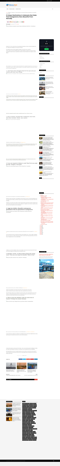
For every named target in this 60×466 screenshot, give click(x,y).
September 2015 (43, 195)
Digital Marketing (25, 407)
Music (27, 420)
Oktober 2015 (43, 196)
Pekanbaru (28, 423)
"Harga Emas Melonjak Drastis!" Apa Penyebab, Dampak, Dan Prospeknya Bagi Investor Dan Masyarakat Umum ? (16, 419)
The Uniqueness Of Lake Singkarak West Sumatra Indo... (47, 199)
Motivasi (24, 420)
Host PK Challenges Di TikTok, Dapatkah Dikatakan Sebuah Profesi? (48, 142)
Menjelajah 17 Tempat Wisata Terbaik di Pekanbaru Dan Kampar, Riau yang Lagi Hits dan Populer (21, 370)
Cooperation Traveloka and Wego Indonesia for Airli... (46, 198)
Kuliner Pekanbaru (30, 416)
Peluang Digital (33, 423)
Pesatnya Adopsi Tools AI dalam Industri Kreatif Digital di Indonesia (50, 87)
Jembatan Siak (28, 413)
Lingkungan (34, 417)
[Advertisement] (39, 5)
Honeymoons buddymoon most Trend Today (46, 216)
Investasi (24, 413)
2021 (41, 229)
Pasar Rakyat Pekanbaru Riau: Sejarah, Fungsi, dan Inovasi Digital (16, 413)
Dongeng (30, 407)
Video (35, 437)
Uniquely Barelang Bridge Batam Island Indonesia (47, 204)
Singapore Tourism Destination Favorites (47, 202)
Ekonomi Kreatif (25, 409)
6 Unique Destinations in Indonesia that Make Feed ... (47, 205)
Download (34, 407)
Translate (17, 24)
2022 (41, 230)
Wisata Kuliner (42, 58)
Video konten (24, 438)
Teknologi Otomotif (25, 434)
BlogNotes (9, 12)
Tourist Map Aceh (43, 201)
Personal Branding (25, 427)
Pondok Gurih (31, 427)
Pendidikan (29, 424)
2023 (41, 231)
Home (7, 12)
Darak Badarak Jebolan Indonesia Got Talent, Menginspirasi (48, 152)
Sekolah (31, 431)
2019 (41, 227)
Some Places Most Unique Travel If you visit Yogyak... (47, 211)
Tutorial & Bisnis (28, 437)
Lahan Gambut (29, 417)
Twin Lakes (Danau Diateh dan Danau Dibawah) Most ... (46, 212)
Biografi (35, 403)
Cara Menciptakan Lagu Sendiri (47, 162)
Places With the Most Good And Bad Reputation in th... (46, 219)
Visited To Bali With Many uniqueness (46, 208)
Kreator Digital (25, 416)
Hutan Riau (34, 410)
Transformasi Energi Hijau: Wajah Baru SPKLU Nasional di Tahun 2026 (50, 78)
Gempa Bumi (30, 410)
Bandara (31, 403)
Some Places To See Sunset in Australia (47, 221)
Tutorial (24, 437)
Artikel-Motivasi (42, 63)
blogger (36, 379)
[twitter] (48, 1)
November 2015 (43, 224)
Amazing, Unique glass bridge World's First (46, 214)
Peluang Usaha (25, 424)
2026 (41, 234)
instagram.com (23, 142)
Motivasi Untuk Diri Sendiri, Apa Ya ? (48, 137)
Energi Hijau (30, 409)
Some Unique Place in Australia (45, 220)
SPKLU (34, 431)
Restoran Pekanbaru (25, 431)
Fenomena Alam (25, 410)
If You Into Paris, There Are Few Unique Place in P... (47, 217)
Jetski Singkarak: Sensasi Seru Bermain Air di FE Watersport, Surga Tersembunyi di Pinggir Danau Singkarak (31, 370)
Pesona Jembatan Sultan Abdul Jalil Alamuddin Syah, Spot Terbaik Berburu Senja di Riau (10, 370)
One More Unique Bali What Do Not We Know (47, 207)
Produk (24, 430)
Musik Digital (31, 420)
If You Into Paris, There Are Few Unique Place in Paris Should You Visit (48, 167)
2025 (41, 233)
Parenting (24, 423)
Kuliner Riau (24, 417)
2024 (41, 232)
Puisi (40, 67)
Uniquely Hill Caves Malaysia (45, 209)
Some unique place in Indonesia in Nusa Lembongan (47, 222)
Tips (40, 66)
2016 (41, 225)
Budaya (28, 406)
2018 (41, 226)
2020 (41, 228)
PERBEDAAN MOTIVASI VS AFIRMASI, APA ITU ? (47, 147)
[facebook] (47, 1)
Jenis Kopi (33, 413)
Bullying (31, 406)
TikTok (41, 72)
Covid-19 (35, 406)
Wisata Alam (13, 12)
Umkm (32, 437)
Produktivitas (28, 430)
